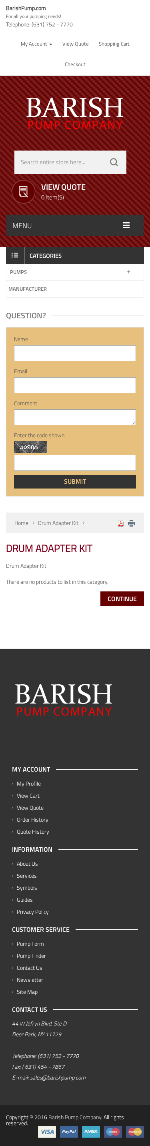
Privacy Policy (33, 911)
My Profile (29, 783)
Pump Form (30, 943)
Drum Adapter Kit (58, 523)
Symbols (27, 887)
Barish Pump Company (74, 1117)
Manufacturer (27, 289)
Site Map (27, 991)
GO (114, 162)
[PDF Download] (121, 523)
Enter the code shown (39, 435)
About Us (27, 863)
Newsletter (30, 979)
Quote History (33, 831)
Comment (25, 403)
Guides (25, 899)
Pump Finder (31, 955)
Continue (122, 598)
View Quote (30, 807)
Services (27, 875)
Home (21, 523)
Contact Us (29, 967)
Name (21, 339)
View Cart (28, 795)
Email (20, 371)
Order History (32, 819)
